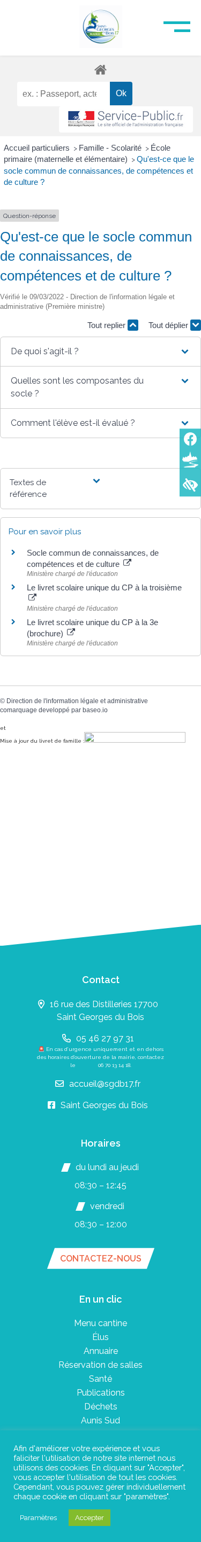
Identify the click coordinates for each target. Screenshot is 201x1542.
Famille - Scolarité (111, 147)
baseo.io (95, 710)
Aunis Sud (100, 1420)
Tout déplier (169, 325)
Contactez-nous (101, 1258)
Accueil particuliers (38, 147)
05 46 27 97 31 (105, 1038)
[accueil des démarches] (100, 69)
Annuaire (101, 1351)
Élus (100, 1337)
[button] (101, 351)
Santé (100, 1379)
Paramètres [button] (38, 1518)
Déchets (100, 1406)
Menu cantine (100, 1323)
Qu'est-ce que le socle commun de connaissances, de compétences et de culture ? (99, 170)
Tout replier (107, 325)
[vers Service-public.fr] (126, 119)
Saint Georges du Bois (104, 1105)
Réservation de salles (100, 1365)
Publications (101, 1393)
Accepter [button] (89, 1518)
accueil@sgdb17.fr (104, 1084)
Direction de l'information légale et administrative (77, 701)
